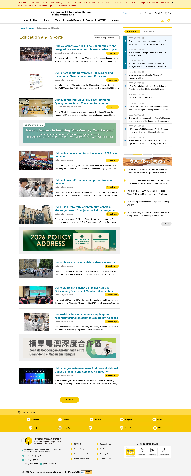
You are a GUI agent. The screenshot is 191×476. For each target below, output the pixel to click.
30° (159, 13)
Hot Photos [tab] (150, 31)
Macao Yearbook (81, 454)
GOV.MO (77, 444)
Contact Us (104, 449)
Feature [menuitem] (89, 20)
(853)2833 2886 (31, 464)
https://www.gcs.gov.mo (34, 456)
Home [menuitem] (25, 20)
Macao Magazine (81, 449)
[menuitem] (36, 20)
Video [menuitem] (58, 20)
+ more (161, 224)
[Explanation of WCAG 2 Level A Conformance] (86, 472)
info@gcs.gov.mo (32, 460)
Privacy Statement (108, 454)
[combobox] (106, 38)
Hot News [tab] (132, 31)
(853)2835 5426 (49, 464)
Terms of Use (105, 459)
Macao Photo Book (82, 459)
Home (22, 28)
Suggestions (105, 444)
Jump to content (130, 13)
